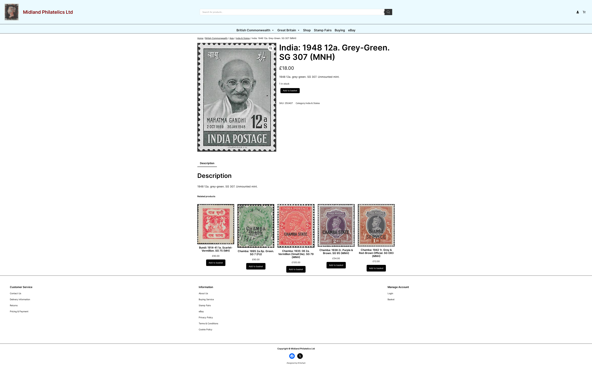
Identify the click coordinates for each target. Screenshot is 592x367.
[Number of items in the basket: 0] (584, 12)
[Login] (577, 12)
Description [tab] (207, 163)
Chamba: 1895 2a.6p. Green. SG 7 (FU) (256, 253)
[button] (271, 48)
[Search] (388, 12)
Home (200, 38)
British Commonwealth (253, 30)
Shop (307, 30)
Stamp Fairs (323, 30)
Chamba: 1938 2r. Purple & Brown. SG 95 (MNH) (336, 252)
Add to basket (290, 90)
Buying (340, 30)
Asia (232, 38)
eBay (352, 30)
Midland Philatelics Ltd (48, 12)
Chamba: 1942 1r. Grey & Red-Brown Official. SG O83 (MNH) (376, 253)
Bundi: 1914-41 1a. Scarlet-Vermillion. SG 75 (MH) (215, 249)
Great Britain (286, 30)
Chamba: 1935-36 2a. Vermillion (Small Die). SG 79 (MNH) (296, 254)
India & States (243, 38)
